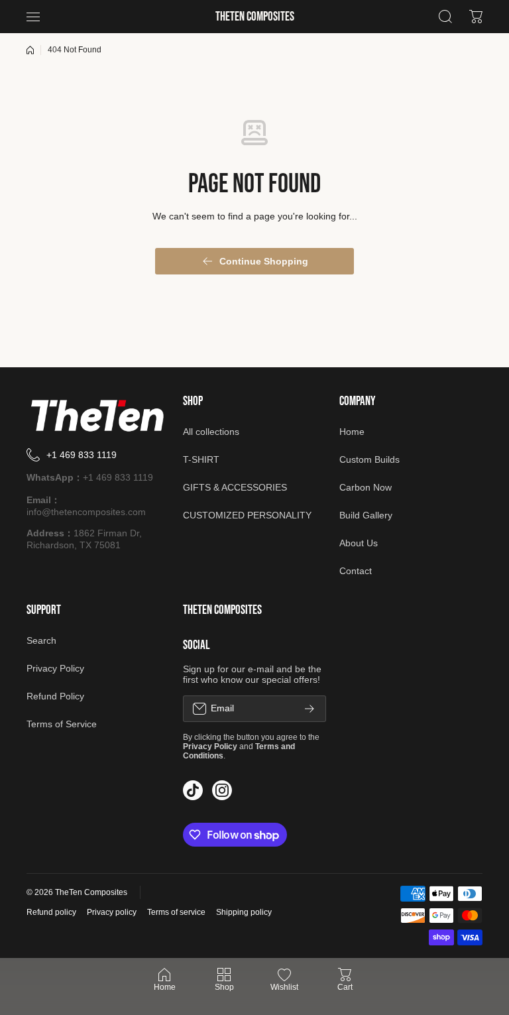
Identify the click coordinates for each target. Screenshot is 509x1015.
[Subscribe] (309, 708)
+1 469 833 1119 (81, 454)
